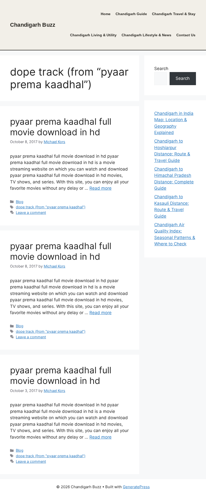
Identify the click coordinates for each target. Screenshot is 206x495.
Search (161, 68)
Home (106, 14)
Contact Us (185, 35)
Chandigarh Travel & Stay (173, 14)
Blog (19, 202)
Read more (100, 188)
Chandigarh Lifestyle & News (146, 35)
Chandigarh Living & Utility (93, 35)
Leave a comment (31, 212)
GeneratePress (136, 486)
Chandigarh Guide (131, 14)
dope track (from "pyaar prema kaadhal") (50, 207)
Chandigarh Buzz (32, 25)
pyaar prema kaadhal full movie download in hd (60, 126)
